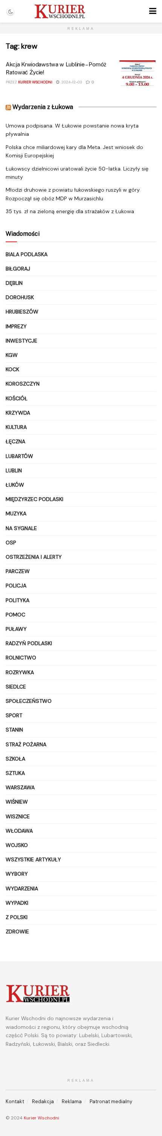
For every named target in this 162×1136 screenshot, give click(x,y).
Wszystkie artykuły (33, 859)
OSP (11, 542)
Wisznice (18, 816)
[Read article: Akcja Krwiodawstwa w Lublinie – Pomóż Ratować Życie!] (137, 74)
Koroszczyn (23, 383)
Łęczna (15, 441)
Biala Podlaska (26, 254)
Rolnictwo (21, 657)
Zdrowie (17, 931)
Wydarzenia (22, 888)
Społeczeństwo (29, 701)
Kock (12, 369)
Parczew (18, 571)
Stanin (14, 729)
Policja (16, 585)
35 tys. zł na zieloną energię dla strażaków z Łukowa (70, 211)
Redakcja (43, 1101)
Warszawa (20, 787)
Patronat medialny (111, 1101)
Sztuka (15, 773)
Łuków (15, 484)
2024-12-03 (71, 82)
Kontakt (15, 1101)
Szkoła (15, 758)
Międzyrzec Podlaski (34, 499)
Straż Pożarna (26, 744)
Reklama (72, 1101)
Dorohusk (20, 297)
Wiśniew (17, 801)
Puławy (16, 629)
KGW (12, 355)
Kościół (17, 398)
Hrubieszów (22, 311)
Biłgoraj (18, 268)
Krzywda (18, 412)
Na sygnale (21, 528)
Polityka (17, 600)
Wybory (17, 873)
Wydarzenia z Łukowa (42, 107)
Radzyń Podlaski (29, 643)
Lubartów (19, 456)
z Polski (17, 917)
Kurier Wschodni (35, 82)
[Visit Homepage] (60, 11)
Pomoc (15, 614)
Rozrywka (20, 672)
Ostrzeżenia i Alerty (34, 556)
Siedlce (16, 686)
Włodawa (19, 830)
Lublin (14, 470)
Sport (14, 715)
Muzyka (16, 513)
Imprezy (16, 326)
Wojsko (17, 845)
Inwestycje (21, 340)
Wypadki (17, 902)
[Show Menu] (152, 11)
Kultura (16, 427)
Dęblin (14, 283)
